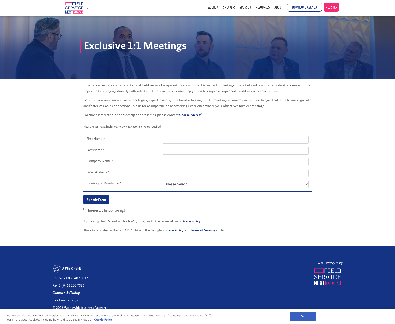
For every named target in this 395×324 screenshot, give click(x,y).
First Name (95, 138)
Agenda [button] (213, 7)
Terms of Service (202, 230)
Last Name (95, 149)
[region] (197, 316)
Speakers (229, 7)
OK (303, 316)
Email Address (97, 172)
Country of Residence (103, 183)
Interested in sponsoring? (106, 210)
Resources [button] (263, 7)
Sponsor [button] (246, 7)
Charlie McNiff (190, 115)
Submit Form (96, 199)
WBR (320, 263)
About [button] (278, 7)
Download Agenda (304, 7)
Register (331, 7)
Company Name (99, 161)
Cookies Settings (65, 300)
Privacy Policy (190, 221)
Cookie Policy (103, 319)
